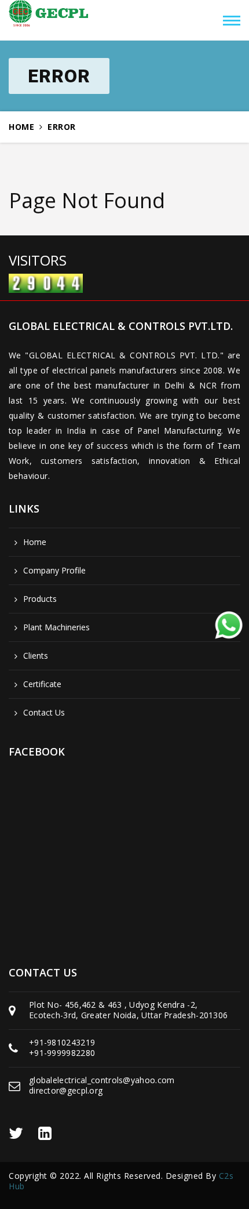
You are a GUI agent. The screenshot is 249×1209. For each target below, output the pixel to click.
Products (40, 599)
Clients (35, 656)
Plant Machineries (56, 627)
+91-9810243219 (62, 1042)
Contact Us (44, 712)
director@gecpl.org (65, 1090)
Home (21, 127)
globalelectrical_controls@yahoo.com (102, 1079)
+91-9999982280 (62, 1052)
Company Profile (54, 570)
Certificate (42, 684)
